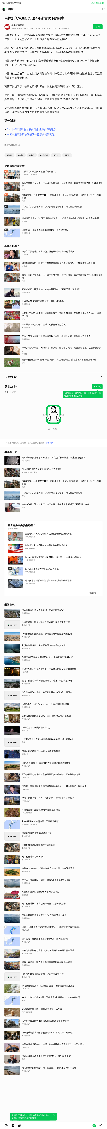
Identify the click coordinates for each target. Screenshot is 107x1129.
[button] (6, 1125)
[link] (13, 1125)
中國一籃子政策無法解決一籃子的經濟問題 (31, 134)
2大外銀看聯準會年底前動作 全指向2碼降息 (31, 129)
